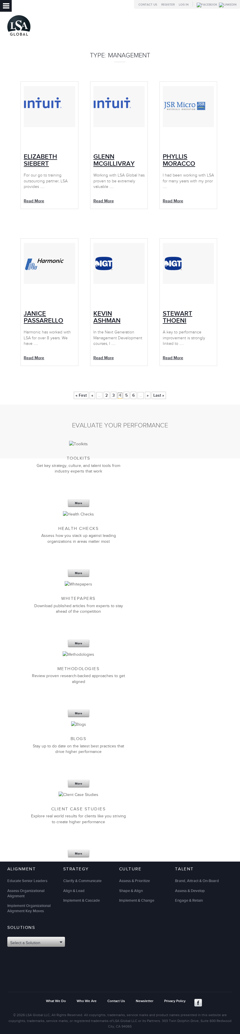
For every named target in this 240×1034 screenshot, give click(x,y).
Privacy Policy (175, 1001)
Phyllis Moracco (179, 160)
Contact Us (147, 4)
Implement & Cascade (81, 900)
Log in (183, 4)
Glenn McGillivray (114, 160)
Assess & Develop (190, 891)
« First (81, 395)
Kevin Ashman (107, 317)
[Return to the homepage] (18, 37)
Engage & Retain (189, 900)
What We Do (56, 1001)
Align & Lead (74, 891)
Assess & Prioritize (134, 881)
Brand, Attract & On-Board (197, 881)
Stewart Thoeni (177, 317)
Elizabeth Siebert (40, 160)
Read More (173, 200)
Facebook (198, 1002)
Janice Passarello (43, 317)
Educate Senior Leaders (27, 881)
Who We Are (87, 1001)
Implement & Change (136, 900)
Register (168, 4)
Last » (158, 395)
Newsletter (144, 1001)
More (78, 503)
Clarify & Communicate (82, 881)
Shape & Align (131, 891)
